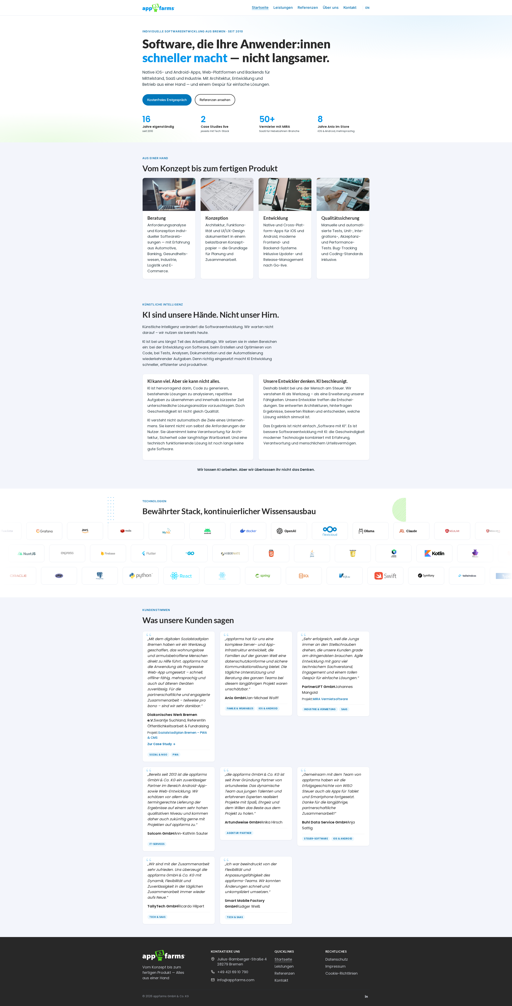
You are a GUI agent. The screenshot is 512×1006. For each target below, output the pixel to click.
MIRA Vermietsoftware (330, 699)
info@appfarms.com (235, 979)
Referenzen (308, 7)
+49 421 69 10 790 (232, 971)
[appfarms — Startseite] (158, 8)
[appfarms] (173, 955)
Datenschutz (336, 959)
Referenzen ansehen (215, 100)
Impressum (335, 966)
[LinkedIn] (366, 996)
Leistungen (283, 7)
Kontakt (349, 7)
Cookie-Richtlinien (341, 973)
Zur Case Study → (161, 744)
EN (367, 7)
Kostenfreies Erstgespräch (167, 100)
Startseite (260, 7)
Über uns (331, 7)
